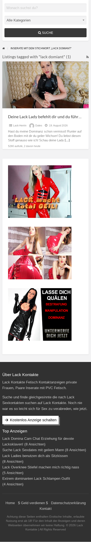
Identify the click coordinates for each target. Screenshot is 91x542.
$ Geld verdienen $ (33, 503)
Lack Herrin (19, 125)
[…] (67, 140)
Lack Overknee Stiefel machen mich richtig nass (40, 467)
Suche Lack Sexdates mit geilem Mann (33, 450)
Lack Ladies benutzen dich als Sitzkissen (35, 456)
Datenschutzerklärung (68, 503)
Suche (47, 32)
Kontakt (46, 509)
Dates (38, 125)
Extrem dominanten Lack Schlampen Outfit (36, 479)
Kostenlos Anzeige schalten (33, 420)
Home (10, 503)
